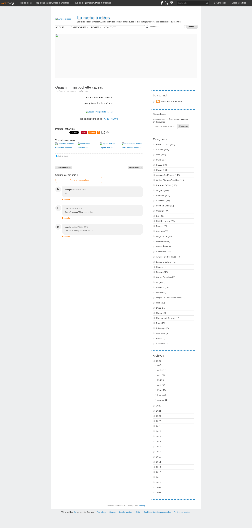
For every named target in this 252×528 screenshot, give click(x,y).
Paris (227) (161, 160)
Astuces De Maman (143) (168, 175)
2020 (158, 431)
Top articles (101, 512)
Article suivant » (135, 167)
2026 (158, 361)
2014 (158, 462)
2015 (158, 457)
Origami (65, 156)
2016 (158, 452)
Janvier (160, 400)
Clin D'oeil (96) (163, 200)
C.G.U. (138, 512)
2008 (158, 492)
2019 (158, 436)
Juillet (160, 370)
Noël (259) (161, 154)
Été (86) (160, 216)
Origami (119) (162, 190)
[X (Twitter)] (166, 3)
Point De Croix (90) (165, 206)
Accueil (60, 27)
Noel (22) (160, 303)
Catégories (78, 27)
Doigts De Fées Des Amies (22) (170, 297)
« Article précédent (64, 167)
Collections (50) (163, 252)
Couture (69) (162, 231)
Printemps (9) (162, 328)
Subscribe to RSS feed (171, 101)
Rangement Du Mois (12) (168, 318)
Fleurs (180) (162, 165)
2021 (158, 426)
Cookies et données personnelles (157, 512)
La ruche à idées (93, 17)
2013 (158, 467)
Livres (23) (161, 292)
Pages (95, 27)
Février (160, 395)
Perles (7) (160, 338)
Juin (159, 375)
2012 (158, 472)
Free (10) (160, 323)
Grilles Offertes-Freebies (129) (170, 180)
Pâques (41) (162, 267)
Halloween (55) (163, 241)
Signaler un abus (126, 512)
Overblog (141, 506)
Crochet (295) (162, 149)
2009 (158, 487)
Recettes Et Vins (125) (166, 185)
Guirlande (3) (162, 343)
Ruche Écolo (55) (164, 246)
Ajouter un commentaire (79, 180)
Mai (159, 380)
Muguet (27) (162, 282)
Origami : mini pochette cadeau (79, 87)
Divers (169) (162, 170)
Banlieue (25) (162, 287)
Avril (159, 385)
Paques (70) (162, 226)
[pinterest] (171, 3)
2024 (158, 411)
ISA (75, 512)
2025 (158, 406)
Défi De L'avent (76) (165, 221)
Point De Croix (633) (165, 144)
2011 (158, 477)
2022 (158, 421)
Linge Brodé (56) (164, 236)
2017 (158, 446)
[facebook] (162, 3)
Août (159, 365)
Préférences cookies (182, 512)
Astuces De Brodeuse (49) (168, 257)
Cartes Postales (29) (165, 277)
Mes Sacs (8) (162, 333)
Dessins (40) (162, 272)
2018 (158, 441)
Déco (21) (160, 308)
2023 (158, 416)
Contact (110, 27)
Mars (159, 390)
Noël (59, 156)
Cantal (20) (161, 313)
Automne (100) (163, 195)
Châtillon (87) (162, 211)
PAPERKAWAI (110, 119)
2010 (158, 482)
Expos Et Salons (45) (166, 262)
